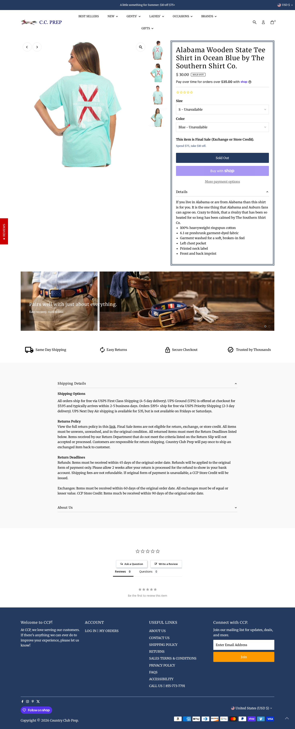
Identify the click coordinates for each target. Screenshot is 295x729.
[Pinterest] (33, 702)
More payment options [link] (222, 182)
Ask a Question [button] (133, 564)
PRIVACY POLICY (162, 665)
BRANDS (207, 16)
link (112, 427)
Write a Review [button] (168, 564)
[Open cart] (272, 22)
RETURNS (157, 651)
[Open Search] (254, 22)
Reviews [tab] (120, 571)
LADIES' (155, 16)
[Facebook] (22, 702)
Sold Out (222, 158)
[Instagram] (27, 702)
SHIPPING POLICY (163, 645)
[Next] (37, 47)
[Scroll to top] (287, 718)
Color (180, 119)
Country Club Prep (64, 720)
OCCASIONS (181, 16)
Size (179, 101)
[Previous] (27, 47)
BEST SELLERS (88, 16)
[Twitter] (38, 702)
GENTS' (132, 16)
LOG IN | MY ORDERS (102, 631)
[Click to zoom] (140, 47)
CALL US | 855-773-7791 (167, 686)
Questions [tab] (146, 571)
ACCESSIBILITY (161, 679)
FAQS (153, 672)
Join (244, 657)
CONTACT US (159, 638)
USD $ (286, 5)
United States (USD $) (252, 708)
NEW (111, 16)
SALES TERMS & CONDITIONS (172, 658)
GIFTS (146, 28)
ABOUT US (157, 631)
